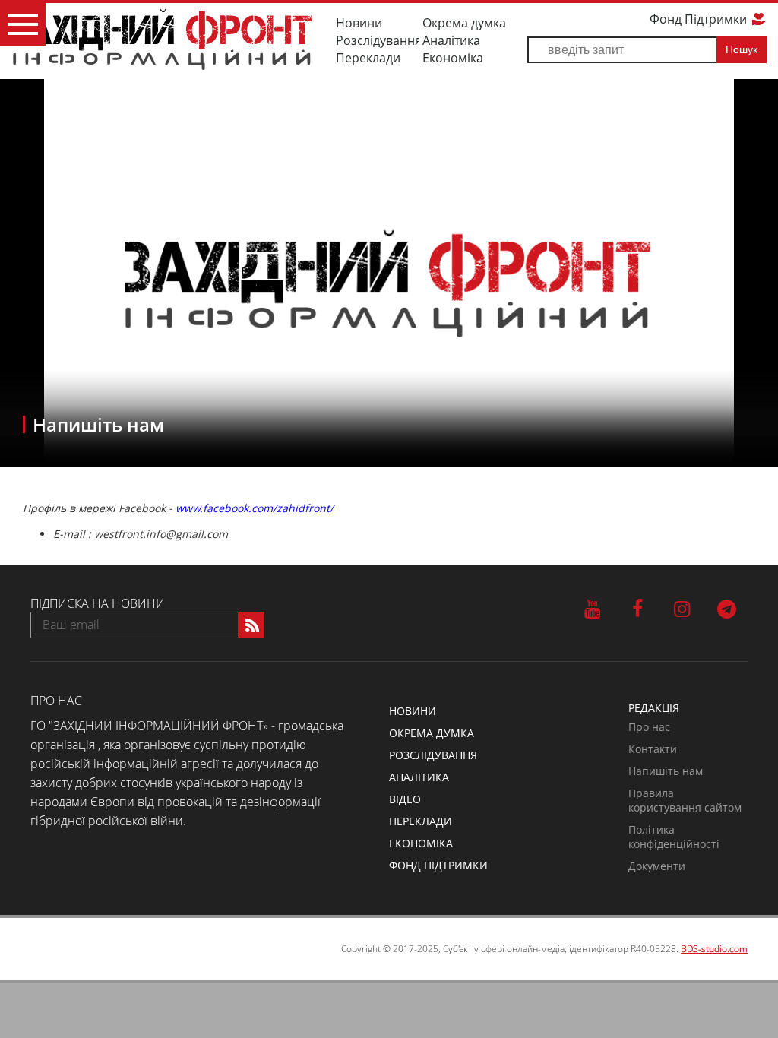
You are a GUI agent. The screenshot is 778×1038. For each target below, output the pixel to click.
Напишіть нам (665, 771)
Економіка (452, 57)
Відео (405, 799)
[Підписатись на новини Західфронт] (251, 625)
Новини (359, 22)
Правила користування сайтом (685, 800)
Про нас (649, 727)
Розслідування (378, 40)
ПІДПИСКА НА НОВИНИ (97, 603)
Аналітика (451, 40)
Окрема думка (464, 22)
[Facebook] (637, 608)
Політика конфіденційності (673, 836)
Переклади (368, 57)
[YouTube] (592, 608)
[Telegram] (726, 608)
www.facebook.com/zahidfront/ (255, 508)
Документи (656, 866)
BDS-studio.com (714, 948)
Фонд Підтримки (700, 19)
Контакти (652, 749)
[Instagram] (682, 608)
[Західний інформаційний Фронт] (162, 39)
